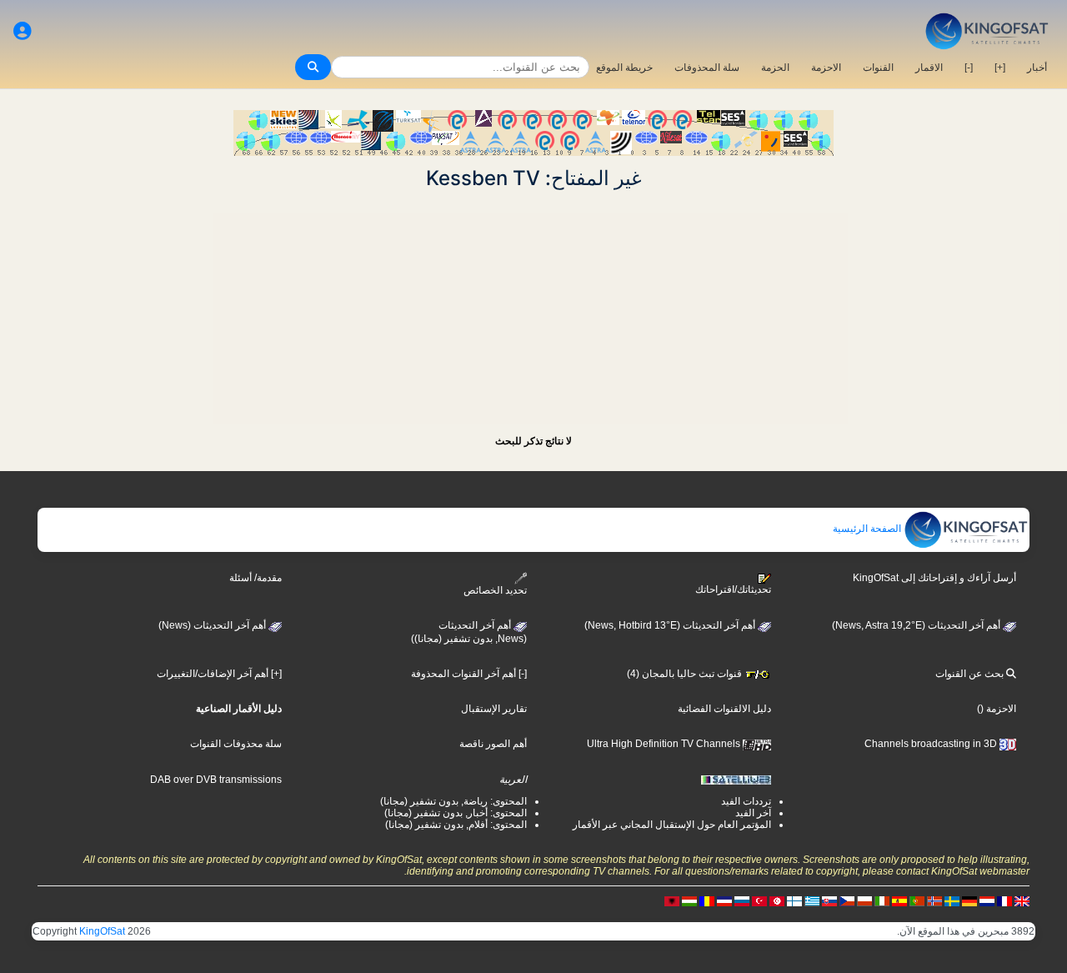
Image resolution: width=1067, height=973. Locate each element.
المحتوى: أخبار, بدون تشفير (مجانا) (455, 813)
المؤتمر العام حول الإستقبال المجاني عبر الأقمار (672, 824)
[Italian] (881, 900)
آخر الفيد (753, 813)
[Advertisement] (533, 307)
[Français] (1004, 900)
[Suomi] (794, 900)
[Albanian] (671, 900)
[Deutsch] (969, 900)
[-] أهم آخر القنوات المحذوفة (469, 674)
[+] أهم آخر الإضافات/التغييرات (219, 674)
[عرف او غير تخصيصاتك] (22, 31)
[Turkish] (759, 900)
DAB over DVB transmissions (216, 779)
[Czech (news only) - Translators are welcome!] (846, 900)
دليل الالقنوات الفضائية (724, 709)
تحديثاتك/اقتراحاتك (733, 589)
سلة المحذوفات (706, 67)
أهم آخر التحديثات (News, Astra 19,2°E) (917, 625)
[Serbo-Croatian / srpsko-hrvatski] (724, 900)
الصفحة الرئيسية (868, 528)
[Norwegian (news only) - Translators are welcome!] (934, 900)
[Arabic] (776, 900)
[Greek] (811, 900)
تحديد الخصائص (495, 590)
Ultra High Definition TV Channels (665, 744)
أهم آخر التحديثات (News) (213, 625)
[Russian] (741, 900)
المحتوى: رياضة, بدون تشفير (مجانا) (453, 801)
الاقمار (929, 67)
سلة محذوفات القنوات (236, 744)
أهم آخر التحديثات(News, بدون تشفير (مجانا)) (469, 631)
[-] (968, 67)
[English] (1021, 900)
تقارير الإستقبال (494, 709)
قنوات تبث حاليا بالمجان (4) (685, 674)
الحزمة (775, 67)
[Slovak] (829, 900)
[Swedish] (951, 900)
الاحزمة (826, 67)
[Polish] (864, 900)
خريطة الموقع (624, 67)
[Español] (899, 900)
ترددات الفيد (746, 801)
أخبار (1037, 67)
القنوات (878, 67)
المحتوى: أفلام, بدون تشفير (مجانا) (456, 824)
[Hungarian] (689, 900)
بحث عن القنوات (970, 674)
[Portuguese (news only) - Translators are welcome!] (916, 900)
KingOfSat (102, 931)
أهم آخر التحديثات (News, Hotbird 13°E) (671, 625)
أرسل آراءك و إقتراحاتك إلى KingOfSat (934, 578)
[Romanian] (706, 900)
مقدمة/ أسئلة (255, 578)
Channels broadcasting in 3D (931, 744)
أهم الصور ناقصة (493, 744)
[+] (999, 67)
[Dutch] (986, 900)
